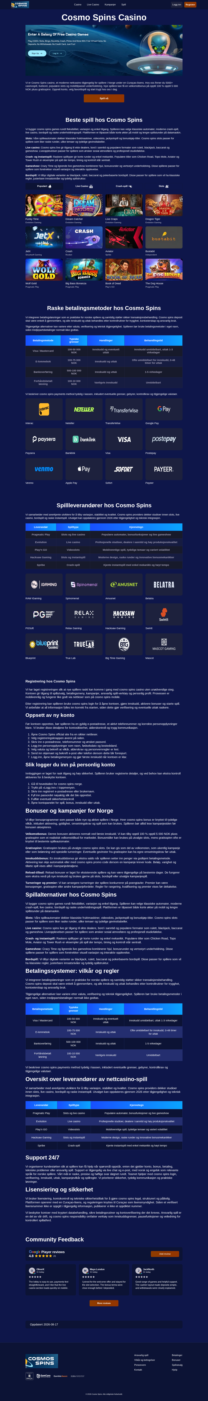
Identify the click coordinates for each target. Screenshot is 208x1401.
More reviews (104, 1303)
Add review (165, 1254)
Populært (42, 186)
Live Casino (82, 186)
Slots (161, 186)
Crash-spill (121, 186)
